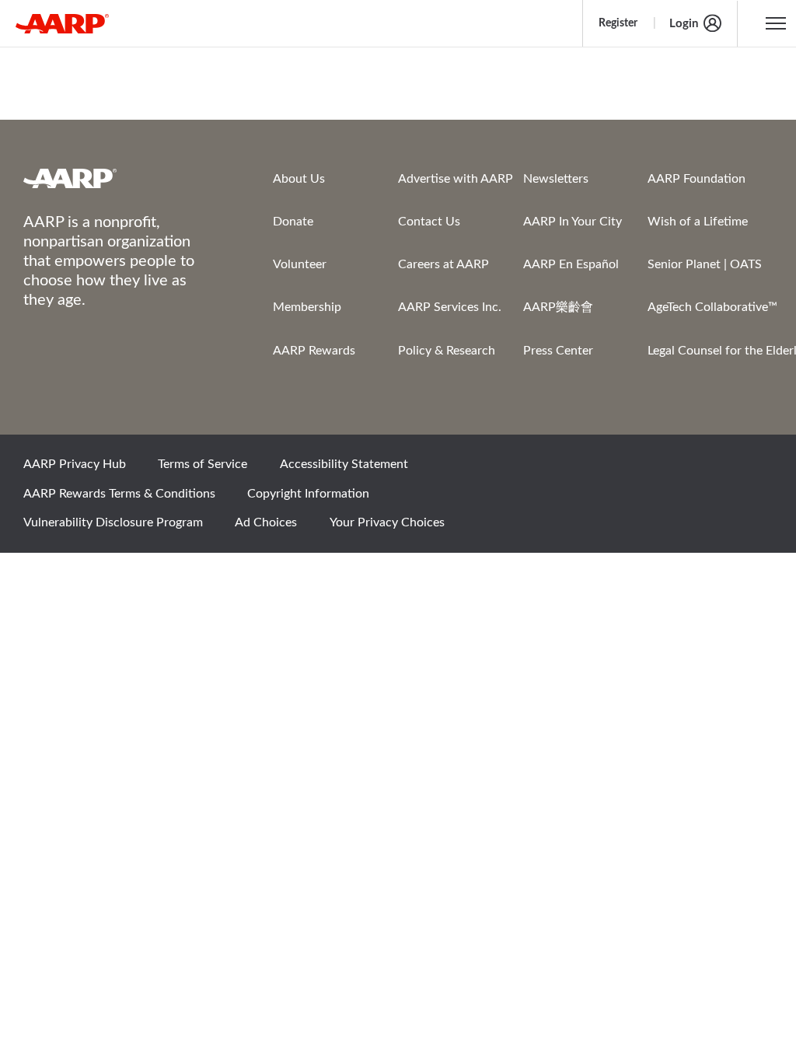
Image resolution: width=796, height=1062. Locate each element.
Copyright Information (308, 493)
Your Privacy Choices (387, 522)
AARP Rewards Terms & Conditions (119, 493)
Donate (293, 221)
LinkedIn (753, 469)
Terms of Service (202, 464)
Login (683, 24)
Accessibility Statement (344, 464)
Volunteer (299, 264)
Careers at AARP (443, 264)
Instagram (700, 469)
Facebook (594, 469)
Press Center (558, 350)
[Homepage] (62, 23)
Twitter (647, 469)
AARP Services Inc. (449, 307)
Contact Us (429, 221)
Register (618, 23)
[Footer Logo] (117, 178)
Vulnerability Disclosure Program (113, 522)
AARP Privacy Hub (74, 464)
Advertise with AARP (455, 179)
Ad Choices (266, 522)
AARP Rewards (314, 350)
